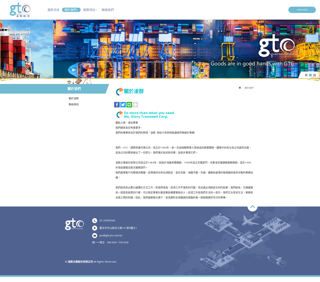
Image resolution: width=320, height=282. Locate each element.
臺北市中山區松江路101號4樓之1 (118, 227)
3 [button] (314, 75)
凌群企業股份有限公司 (20, 10)
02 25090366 (107, 220)
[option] (160, 46)
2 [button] (310, 75)
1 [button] (306, 75)
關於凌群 (74, 98)
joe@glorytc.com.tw (111, 235)
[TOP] (253, 207)
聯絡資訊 (74, 104)
